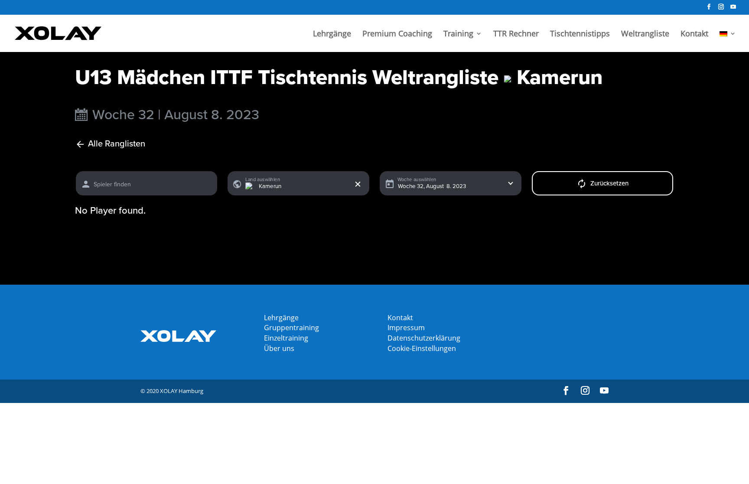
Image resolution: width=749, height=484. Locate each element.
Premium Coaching (397, 34)
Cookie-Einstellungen (422, 348)
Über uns (279, 348)
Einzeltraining (286, 338)
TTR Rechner (516, 34)
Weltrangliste (645, 34)
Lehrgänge (332, 34)
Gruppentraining (291, 327)
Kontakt (694, 34)
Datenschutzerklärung (424, 338)
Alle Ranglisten (116, 144)
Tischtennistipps (580, 34)
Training (458, 34)
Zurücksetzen (609, 183)
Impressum (406, 327)
